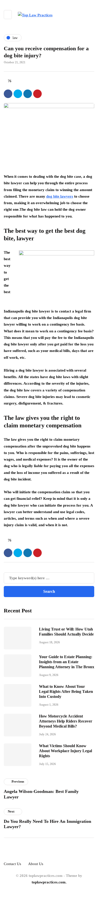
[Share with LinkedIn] (27, 93)
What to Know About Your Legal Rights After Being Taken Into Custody (66, 691)
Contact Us (12, 864)
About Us (35, 864)
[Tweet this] (18, 93)
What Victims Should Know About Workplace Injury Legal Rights (65, 751)
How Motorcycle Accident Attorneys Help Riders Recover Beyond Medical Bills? (65, 721)
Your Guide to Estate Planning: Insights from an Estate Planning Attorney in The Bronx (66, 662)
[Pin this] (37, 93)
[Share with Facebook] (8, 93)
